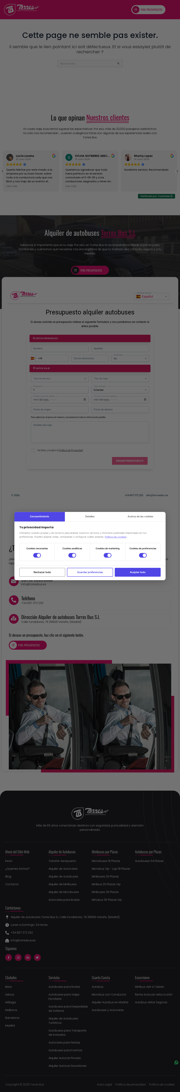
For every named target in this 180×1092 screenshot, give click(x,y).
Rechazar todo (42, 572)
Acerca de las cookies (140, 516)
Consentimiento (39, 516)
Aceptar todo (138, 572)
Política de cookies (115, 537)
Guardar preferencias (90, 572)
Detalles (90, 516)
